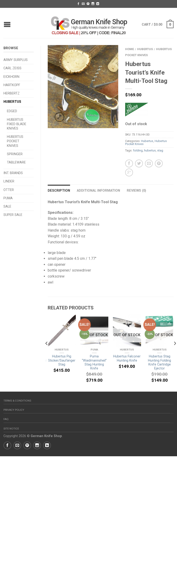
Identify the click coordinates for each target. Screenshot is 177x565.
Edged (12, 111)
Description (59, 191)
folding (138, 150)
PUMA (8, 198)
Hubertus (12, 102)
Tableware (16, 162)
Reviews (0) (136, 191)
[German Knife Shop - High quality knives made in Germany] (89, 23)
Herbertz (11, 93)
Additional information (98, 191)
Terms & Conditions (17, 400)
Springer (15, 154)
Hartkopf (11, 85)
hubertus (150, 150)
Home (129, 49)
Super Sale (12, 215)
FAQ (6, 419)
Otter (8, 190)
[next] (174, 353)
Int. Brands (13, 173)
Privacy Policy (13, 409)
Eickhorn (11, 77)
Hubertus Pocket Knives (15, 141)
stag (160, 150)
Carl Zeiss (12, 68)
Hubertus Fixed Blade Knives (16, 124)
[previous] (46, 353)
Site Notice (11, 428)
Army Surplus (15, 60)
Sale (7, 206)
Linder (8, 181)
